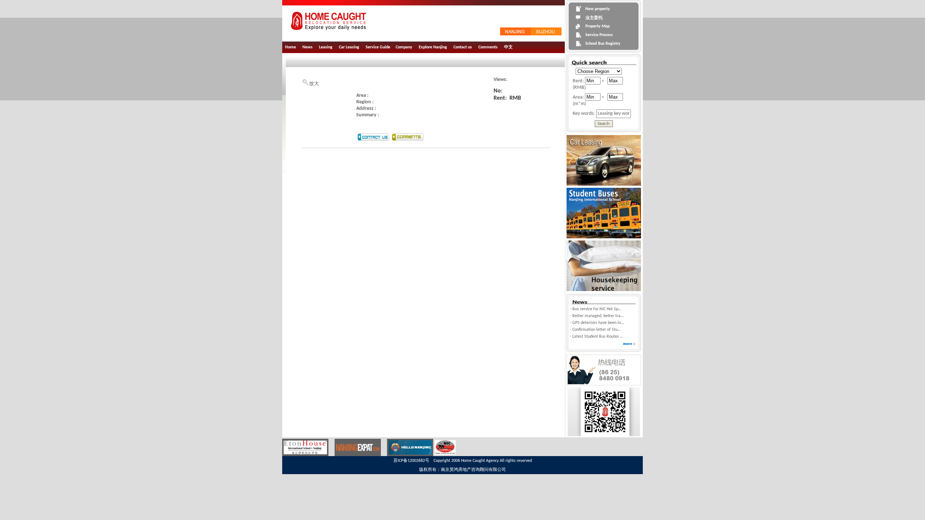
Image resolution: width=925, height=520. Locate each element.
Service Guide (378, 47)
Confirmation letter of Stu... (596, 330)
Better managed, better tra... (598, 316)
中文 (508, 47)
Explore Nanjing (433, 47)
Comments (488, 47)
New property (597, 9)
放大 (314, 84)
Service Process (599, 35)
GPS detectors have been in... (598, 323)
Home (290, 47)
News (307, 47)
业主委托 (594, 18)
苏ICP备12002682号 (411, 461)
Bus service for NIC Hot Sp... (596, 309)
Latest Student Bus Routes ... (597, 336)
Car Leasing (349, 47)
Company (404, 47)
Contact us (462, 47)
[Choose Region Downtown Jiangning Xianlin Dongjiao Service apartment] (597, 71)
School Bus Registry (602, 44)
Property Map (597, 26)
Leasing (325, 47)
